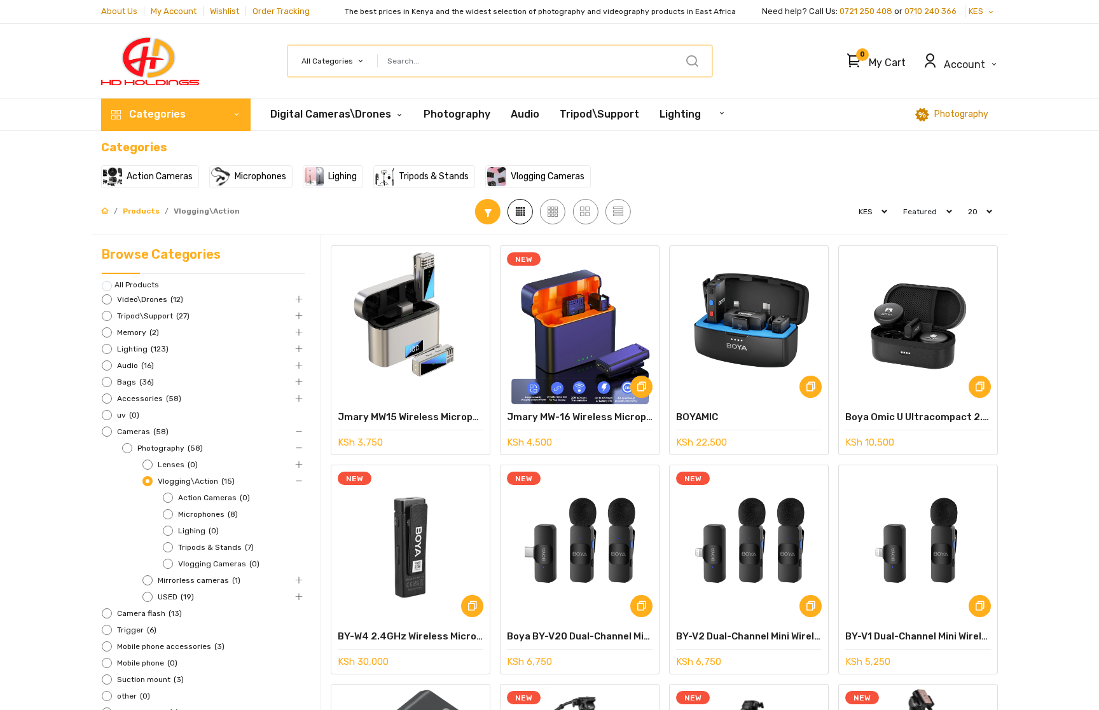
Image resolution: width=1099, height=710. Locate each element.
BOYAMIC (697, 417)
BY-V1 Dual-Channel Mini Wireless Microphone (918, 636)
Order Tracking (281, 11)
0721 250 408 (866, 11)
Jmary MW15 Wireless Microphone (410, 417)
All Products (136, 284)
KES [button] (977, 11)
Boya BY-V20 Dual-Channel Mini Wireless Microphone (580, 636)
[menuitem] (457, 114)
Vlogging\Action (207, 211)
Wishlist (224, 11)
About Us (119, 11)
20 (973, 211)
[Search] (692, 61)
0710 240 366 (931, 11)
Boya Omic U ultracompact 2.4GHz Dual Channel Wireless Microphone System (918, 417)
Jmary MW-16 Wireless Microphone (580, 417)
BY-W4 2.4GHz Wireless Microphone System (410, 636)
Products (141, 211)
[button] (873, 61)
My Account (174, 11)
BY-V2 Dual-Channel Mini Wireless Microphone (749, 636)
